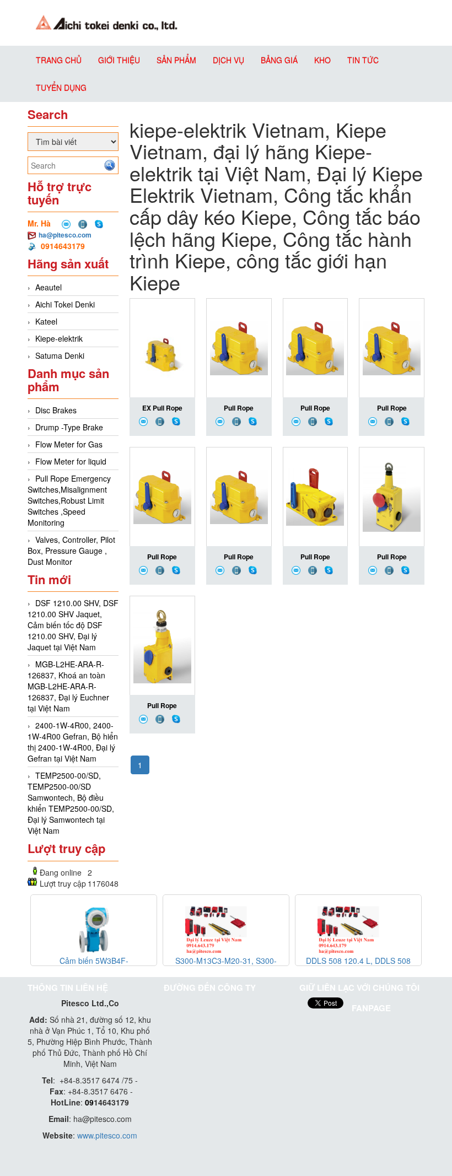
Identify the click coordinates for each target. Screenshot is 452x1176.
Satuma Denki (59, 355)
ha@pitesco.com (65, 235)
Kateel (46, 321)
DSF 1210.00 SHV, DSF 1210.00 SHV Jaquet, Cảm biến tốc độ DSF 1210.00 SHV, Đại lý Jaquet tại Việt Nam (73, 624)
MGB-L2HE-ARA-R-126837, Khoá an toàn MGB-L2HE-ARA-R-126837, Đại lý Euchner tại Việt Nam (68, 686)
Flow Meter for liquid (70, 461)
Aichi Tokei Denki (65, 304)
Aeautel (48, 287)
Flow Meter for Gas (69, 444)
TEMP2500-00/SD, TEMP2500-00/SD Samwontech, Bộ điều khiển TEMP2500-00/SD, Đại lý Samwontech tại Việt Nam (71, 803)
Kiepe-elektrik (59, 338)
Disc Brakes (56, 410)
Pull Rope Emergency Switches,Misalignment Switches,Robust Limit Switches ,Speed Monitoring (69, 500)
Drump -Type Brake (69, 427)
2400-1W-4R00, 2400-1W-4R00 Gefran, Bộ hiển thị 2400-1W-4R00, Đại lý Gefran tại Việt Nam (73, 742)
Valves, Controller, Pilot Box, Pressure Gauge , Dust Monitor (71, 550)
